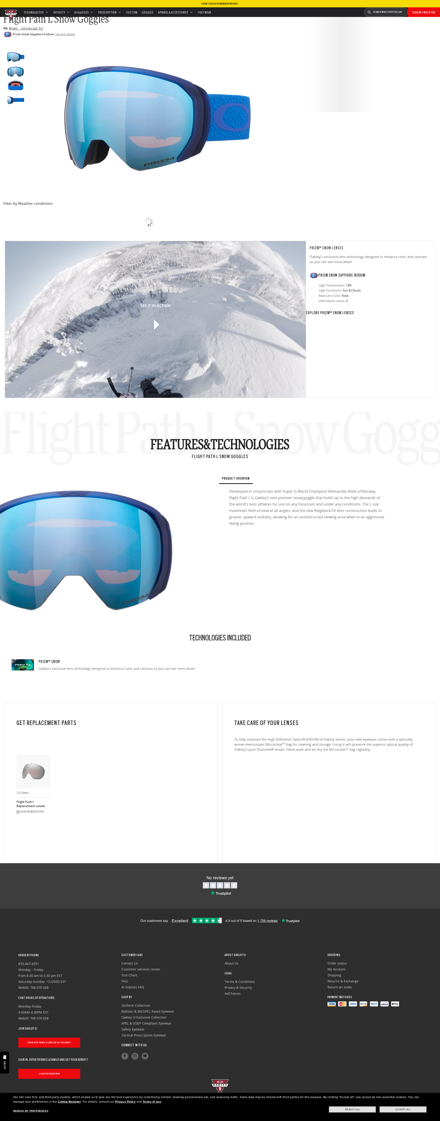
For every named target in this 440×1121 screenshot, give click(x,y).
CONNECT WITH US (134, 1045)
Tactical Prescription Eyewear (143, 1035)
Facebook (124, 1056)
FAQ (124, 981)
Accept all (403, 1109)
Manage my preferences (31, 1111)
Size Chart (129, 975)
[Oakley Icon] (10, 12)
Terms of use (152, 1101)
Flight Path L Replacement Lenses (30, 804)
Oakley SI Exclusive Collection (143, 1017)
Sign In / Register (423, 12)
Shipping (334, 975)
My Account (336, 969)
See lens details (65, 34)
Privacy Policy (125, 1101)
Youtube (145, 1056)
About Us (232, 963)
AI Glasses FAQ (132, 987)
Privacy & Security (238, 987)
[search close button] (411, 10)
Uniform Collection (135, 1005)
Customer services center (140, 969)
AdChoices (233, 993)
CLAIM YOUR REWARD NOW (49, 1073)
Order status (337, 963)
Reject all (352, 1109)
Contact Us (129, 963)
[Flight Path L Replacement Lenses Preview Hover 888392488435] (33, 771)
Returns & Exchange (342, 981)
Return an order (339, 987)
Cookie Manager (69, 1101)
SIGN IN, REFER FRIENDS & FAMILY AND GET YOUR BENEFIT (49, 1042)
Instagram (135, 1056)
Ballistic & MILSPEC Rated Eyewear (147, 1011)
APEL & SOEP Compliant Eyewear (146, 1023)
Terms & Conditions (240, 981)
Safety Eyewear (133, 1029)
